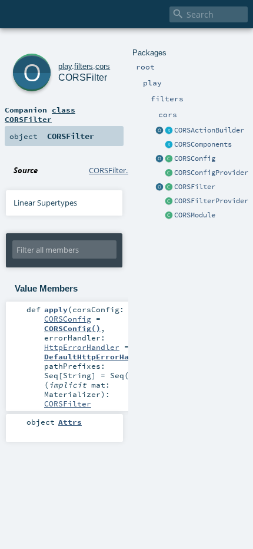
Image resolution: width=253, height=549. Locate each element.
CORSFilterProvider (211, 201)
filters (83, 66)
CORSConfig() (72, 328)
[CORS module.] (169, 215)
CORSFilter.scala (117, 170)
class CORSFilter (40, 114)
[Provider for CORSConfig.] (169, 173)
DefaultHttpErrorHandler (98, 356)
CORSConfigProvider (211, 172)
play (65, 66)
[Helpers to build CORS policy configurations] (159, 159)
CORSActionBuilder (209, 130)
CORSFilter (194, 187)
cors (102, 66)
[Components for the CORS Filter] (169, 145)
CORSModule (194, 215)
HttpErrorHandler (81, 347)
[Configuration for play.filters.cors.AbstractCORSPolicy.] (169, 159)
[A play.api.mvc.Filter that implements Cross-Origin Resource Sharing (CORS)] (169, 187)
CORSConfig (194, 158)
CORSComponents (203, 144)
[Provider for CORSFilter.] (169, 201)
